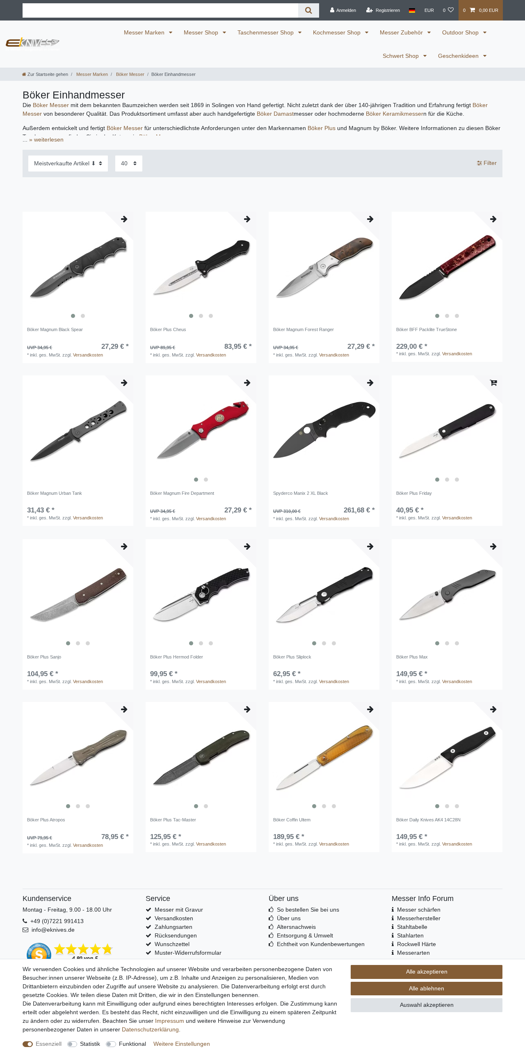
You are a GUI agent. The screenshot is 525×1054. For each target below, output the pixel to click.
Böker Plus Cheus (168, 329)
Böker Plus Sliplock (292, 656)
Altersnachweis (296, 927)
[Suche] (308, 10)
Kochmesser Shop (337, 32)
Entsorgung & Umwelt (305, 935)
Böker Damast (275, 113)
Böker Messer (129, 74)
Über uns (289, 918)
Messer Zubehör (402, 32)
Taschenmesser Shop (266, 32)
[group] (78, 267)
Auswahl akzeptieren (427, 1004)
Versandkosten (88, 354)
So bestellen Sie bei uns (308, 909)
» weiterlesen (46, 139)
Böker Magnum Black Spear (55, 329)
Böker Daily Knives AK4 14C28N (428, 819)
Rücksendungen (176, 935)
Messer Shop (202, 32)
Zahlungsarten (173, 927)
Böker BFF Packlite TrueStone (426, 329)
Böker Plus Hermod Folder (176, 656)
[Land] (412, 10)
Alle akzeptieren (426, 971)
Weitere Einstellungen (181, 1043)
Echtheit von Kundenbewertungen (321, 944)
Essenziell (49, 1043)
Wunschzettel (172, 944)
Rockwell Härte (416, 944)
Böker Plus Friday (414, 493)
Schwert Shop (401, 56)
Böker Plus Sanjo (44, 656)
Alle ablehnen (426, 988)
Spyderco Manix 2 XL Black (300, 493)
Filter (489, 163)
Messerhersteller (419, 918)
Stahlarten (410, 935)
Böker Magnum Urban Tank (54, 493)
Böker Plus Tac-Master (173, 819)
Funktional (132, 1043)
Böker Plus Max (412, 656)
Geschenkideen (459, 56)
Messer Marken (145, 32)
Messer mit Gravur (179, 909)
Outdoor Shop (461, 32)
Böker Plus (322, 128)
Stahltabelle (412, 927)
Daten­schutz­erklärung (150, 1029)
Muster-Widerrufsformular (188, 952)
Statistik (90, 1043)
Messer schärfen (419, 909)
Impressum (169, 1020)
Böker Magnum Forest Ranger (303, 329)
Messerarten (413, 952)
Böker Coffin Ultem (291, 819)
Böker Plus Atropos (46, 819)
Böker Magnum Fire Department (182, 493)
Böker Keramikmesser (394, 113)
